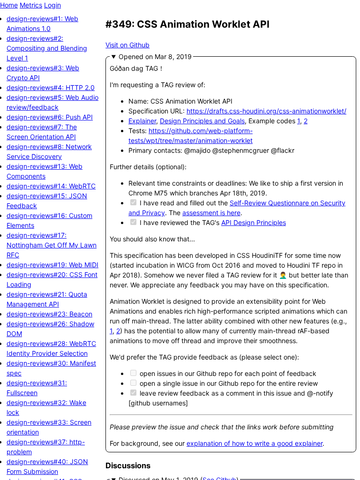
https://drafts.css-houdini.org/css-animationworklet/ (266, 111)
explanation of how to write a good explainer (254, 443)
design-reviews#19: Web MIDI (52, 265)
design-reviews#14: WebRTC (51, 186)
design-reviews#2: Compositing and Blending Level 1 (47, 48)
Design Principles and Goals (202, 121)
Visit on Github (127, 45)
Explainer (142, 121)
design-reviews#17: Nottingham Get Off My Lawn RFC (52, 245)
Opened (132, 56)
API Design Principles (253, 222)
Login (52, 5)
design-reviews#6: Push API (50, 117)
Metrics (31, 5)
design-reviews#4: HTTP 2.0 (51, 87)
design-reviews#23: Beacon (49, 314)
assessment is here (211, 213)
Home (9, 5)
